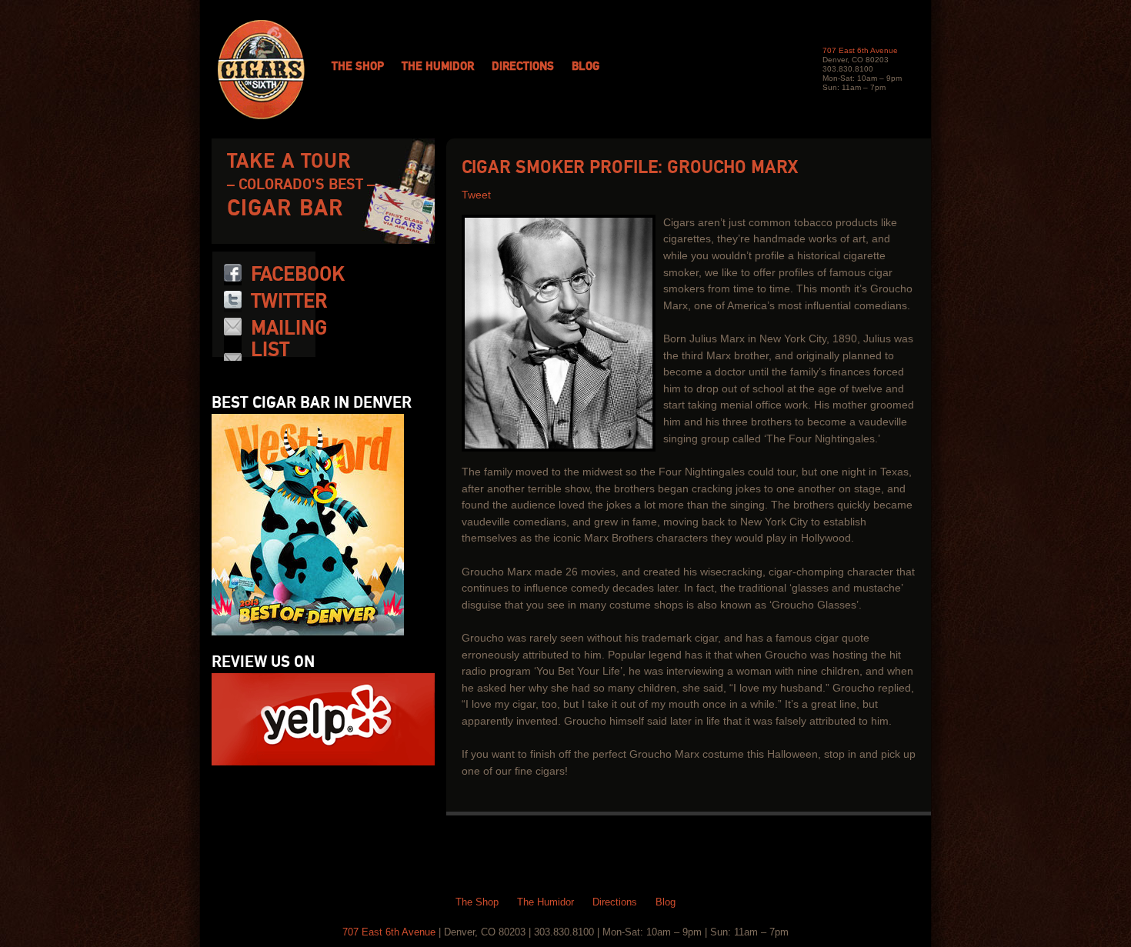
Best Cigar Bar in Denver (312, 403)
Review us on (263, 662)
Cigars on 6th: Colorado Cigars (261, 70)
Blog (585, 67)
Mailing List (289, 339)
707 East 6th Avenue (860, 50)
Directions (523, 67)
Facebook (298, 274)
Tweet (476, 195)
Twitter (289, 301)
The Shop (358, 67)
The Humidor (438, 67)
